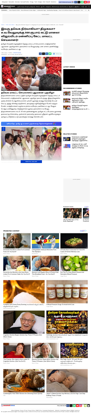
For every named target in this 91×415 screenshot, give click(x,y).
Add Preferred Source (65, 2)
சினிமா (38, 6)
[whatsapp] (82, 2)
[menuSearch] (89, 6)
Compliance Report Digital (67, 410)
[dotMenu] (81, 6)
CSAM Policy (38, 410)
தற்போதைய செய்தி (23, 6)
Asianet (8, 405)
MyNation (53, 2)
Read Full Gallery (31, 161)
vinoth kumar (17, 52)
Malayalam (5, 2)
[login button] (83, 6)
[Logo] (8, 7)
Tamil (35, 2)
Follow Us (58, 53)
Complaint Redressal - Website (51, 410)
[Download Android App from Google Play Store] (85, 405)
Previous (86, 10)
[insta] (88, 2)
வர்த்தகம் (48, 6)
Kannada (17, 2)
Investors (77, 410)
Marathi (48, 2)
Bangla (40, 2)
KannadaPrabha (24, 2)
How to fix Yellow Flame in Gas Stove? (69, 10)
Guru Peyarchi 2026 (14, 10)
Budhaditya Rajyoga (52, 10)
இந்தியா (77, 6)
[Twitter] (78, 2)
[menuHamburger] (86, 6)
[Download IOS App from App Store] (88, 405)
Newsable (11, 2)
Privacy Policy (31, 410)
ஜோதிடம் (71, 6)
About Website (15, 410)
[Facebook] (75, 2)
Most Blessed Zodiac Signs (28, 10)
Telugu (32, 2)
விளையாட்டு (55, 6)
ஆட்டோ (43, 6)
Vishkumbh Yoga (41, 10)
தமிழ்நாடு (32, 6)
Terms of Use (23, 410)
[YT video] (85, 2)
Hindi (44, 2)
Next (88, 10)
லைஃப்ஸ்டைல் (63, 6)
